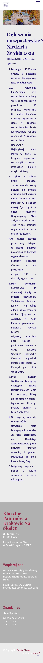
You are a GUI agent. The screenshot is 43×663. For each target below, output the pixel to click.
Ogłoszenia (11, 63)
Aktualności (29, 59)
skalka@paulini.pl (11, 613)
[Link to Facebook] (38, 656)
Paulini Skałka (23, 650)
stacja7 (36, 653)
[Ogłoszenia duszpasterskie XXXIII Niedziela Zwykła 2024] (21, 17)
